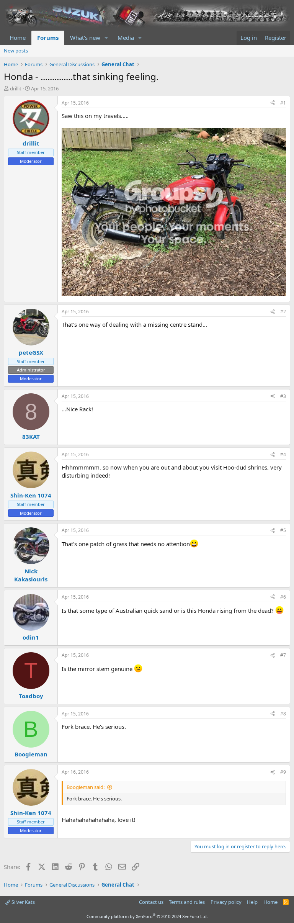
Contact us (151, 901)
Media (126, 37)
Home (18, 37)
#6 (283, 597)
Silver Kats (22, 901)
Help (252, 901)
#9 (283, 772)
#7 (283, 655)
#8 (283, 713)
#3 (283, 396)
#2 (283, 311)
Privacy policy (226, 901)
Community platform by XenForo (147, 916)
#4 (283, 454)
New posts (16, 50)
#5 (283, 530)
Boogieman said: (86, 787)
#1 (283, 103)
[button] (106, 38)
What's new (85, 37)
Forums (48, 37)
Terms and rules (187, 901)
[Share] (273, 103)
